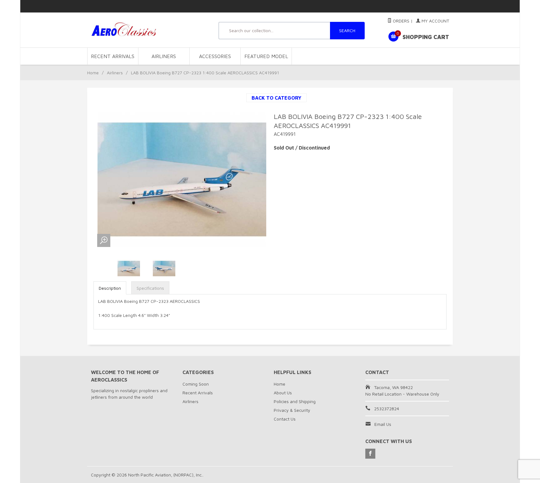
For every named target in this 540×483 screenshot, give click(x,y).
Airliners (164, 56)
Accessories (215, 56)
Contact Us (285, 418)
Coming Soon (195, 384)
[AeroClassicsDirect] (148, 30)
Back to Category (276, 98)
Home (93, 72)
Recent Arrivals (112, 56)
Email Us (382, 424)
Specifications (150, 288)
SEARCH (347, 30)
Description (110, 288)
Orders (400, 20)
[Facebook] (370, 454)
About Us (283, 392)
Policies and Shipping (295, 401)
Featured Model (266, 56)
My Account (434, 20)
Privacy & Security (292, 410)
